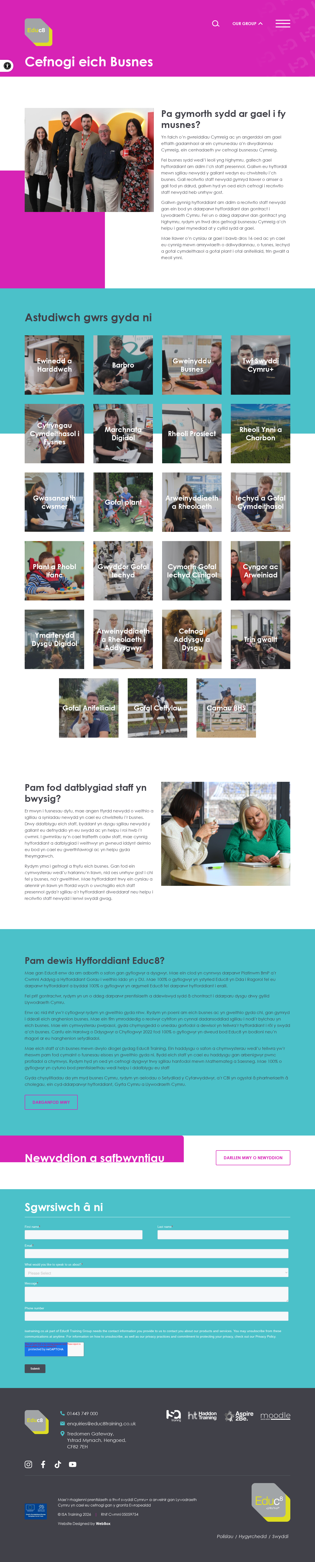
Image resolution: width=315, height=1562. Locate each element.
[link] (6, 66)
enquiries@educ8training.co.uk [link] (101, 1423)
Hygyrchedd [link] (253, 1536)
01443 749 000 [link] (82, 1413)
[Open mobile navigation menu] (283, 23)
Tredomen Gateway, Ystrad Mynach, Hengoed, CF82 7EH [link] (96, 1440)
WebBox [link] (103, 1523)
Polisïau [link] (225, 1536)
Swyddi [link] (280, 1536)
